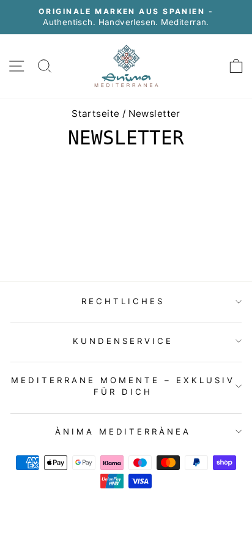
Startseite (95, 113)
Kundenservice (123, 341)
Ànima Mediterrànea (123, 431)
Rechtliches (123, 301)
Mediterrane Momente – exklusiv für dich (122, 386)
